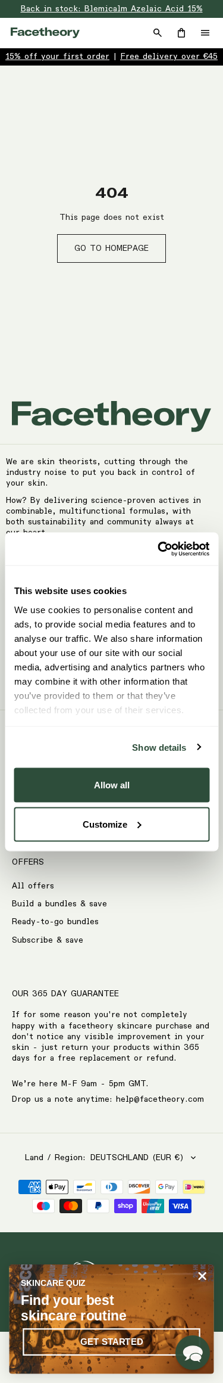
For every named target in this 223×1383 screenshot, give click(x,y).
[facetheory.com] (45, 33)
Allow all (112, 785)
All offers (33, 886)
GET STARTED (111, 1342)
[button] (192, 1352)
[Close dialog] (202, 1276)
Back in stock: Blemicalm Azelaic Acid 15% (112, 9)
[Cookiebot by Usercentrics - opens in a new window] (158, 549)
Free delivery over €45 (169, 56)
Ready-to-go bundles (55, 922)
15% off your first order (57, 56)
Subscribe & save (47, 940)
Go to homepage (111, 248)
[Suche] (157, 33)
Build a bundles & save (59, 904)
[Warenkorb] (181, 33)
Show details (159, 747)
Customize (105, 824)
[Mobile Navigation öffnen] (205, 33)
